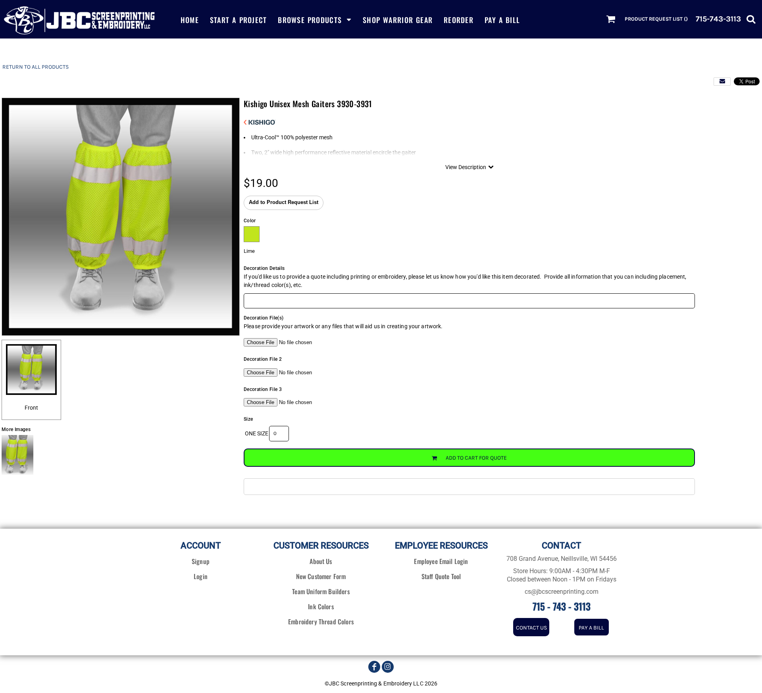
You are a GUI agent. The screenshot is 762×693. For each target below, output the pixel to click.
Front (31, 407)
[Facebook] (374, 667)
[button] (314, 19)
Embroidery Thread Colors (321, 621)
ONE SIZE (256, 433)
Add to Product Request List (283, 202)
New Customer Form (321, 576)
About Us (321, 561)
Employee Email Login (441, 561)
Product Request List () (656, 19)
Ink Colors (321, 606)
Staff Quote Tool (441, 576)
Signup (201, 561)
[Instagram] (388, 667)
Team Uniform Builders (320, 591)
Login (201, 576)
